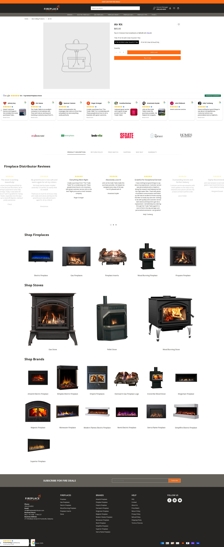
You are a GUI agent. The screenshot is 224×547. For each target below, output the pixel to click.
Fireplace (63, 499)
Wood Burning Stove (171, 349)
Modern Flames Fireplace (104, 517)
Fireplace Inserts (112, 275)
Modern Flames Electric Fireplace (97, 427)
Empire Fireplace (101, 505)
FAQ (133, 499)
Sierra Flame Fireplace (156, 427)
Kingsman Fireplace (186, 394)
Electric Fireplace (41, 275)
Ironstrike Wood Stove (156, 394)
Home (26, 19)
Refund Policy (136, 517)
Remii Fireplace (101, 523)
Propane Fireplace (183, 275)
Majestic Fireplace (38, 427)
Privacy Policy (136, 514)
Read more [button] (6, 117)
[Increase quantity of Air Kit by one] (123, 52)
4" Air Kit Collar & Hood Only (150, 42)
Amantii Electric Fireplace (38, 394)
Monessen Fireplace (67, 427)
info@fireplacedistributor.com (34, 510)
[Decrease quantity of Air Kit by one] (116, 52)
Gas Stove (53, 349)
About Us (135, 505)
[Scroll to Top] (221, 537)
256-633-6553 (28, 506)
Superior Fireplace (38, 461)
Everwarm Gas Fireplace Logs (127, 394)
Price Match (135, 508)
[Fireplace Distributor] (52, 8)
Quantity (117, 48)
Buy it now (147, 58)
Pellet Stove (112, 349)
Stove (62, 514)
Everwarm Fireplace (102, 508)
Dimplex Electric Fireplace (67, 394)
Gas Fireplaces (76, 275)
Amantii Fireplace (101, 499)
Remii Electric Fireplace (127, 427)
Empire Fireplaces (97, 394)
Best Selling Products (38, 19)
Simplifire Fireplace (102, 526)
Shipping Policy (137, 520)
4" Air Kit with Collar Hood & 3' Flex (126, 42)
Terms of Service (137, 523)
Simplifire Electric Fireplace (186, 427)
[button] (178, 8)
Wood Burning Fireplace (147, 275)
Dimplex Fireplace (101, 502)
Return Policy (136, 511)
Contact (134, 502)
